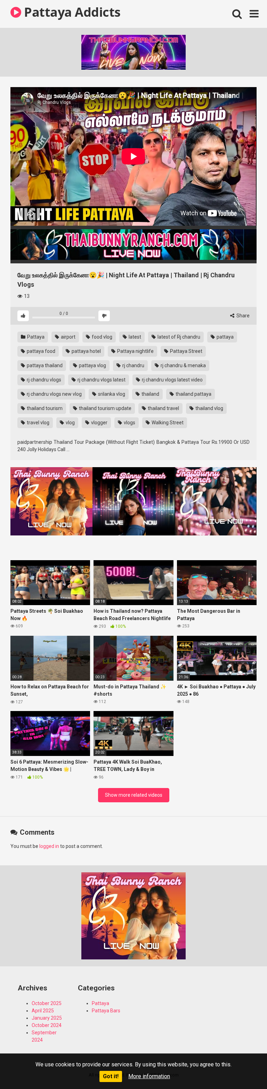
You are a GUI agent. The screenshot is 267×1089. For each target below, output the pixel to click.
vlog (70, 422)
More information (149, 1076)
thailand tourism (44, 408)
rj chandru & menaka (183, 365)
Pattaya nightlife (135, 351)
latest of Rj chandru (178, 337)
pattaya (225, 337)
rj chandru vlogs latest (101, 380)
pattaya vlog (92, 365)
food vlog (101, 337)
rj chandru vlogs (43, 380)
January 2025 (47, 1018)
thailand (149, 394)
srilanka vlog (111, 394)
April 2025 (43, 1010)
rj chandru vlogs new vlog (54, 394)
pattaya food (40, 351)
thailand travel (163, 408)
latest (134, 337)
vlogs (129, 422)
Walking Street (167, 422)
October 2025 (47, 1003)
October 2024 (47, 1025)
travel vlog (37, 422)
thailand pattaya (193, 394)
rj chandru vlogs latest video (172, 380)
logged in (49, 846)
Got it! (111, 1076)
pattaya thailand (44, 365)
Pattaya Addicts (71, 12)
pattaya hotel (86, 351)
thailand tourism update (104, 408)
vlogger (98, 422)
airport (67, 337)
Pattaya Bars (106, 1010)
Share (242, 315)
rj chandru (132, 365)
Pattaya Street (185, 351)
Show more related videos (133, 795)
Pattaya (35, 337)
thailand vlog (208, 408)
